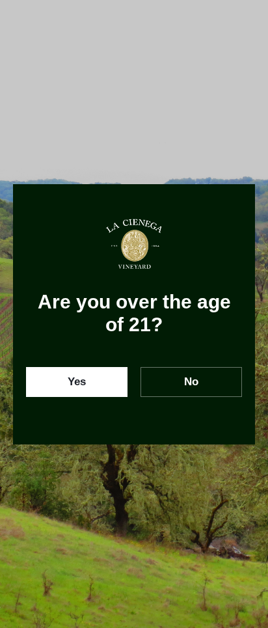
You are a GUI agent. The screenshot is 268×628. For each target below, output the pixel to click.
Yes (77, 381)
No (191, 381)
